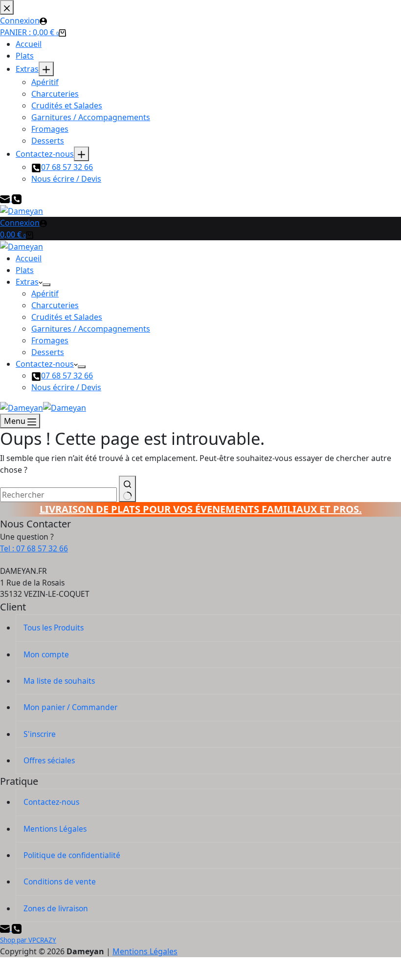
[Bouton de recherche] (127, 489)
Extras (27, 281)
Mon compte (46, 654)
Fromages (49, 340)
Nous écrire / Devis (66, 387)
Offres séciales (49, 760)
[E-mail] (6, 928)
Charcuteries (55, 305)
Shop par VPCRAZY (28, 940)
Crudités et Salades (66, 317)
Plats (25, 270)
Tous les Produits (53, 627)
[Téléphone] (17, 928)
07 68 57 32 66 (67, 375)
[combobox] (58, 494)
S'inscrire (39, 734)
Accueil (29, 258)
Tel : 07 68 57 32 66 (34, 548)
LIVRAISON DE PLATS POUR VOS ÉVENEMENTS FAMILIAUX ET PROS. (201, 509)
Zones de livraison (55, 908)
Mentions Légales (55, 828)
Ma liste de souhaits (59, 680)
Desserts (47, 352)
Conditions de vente (59, 881)
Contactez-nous (45, 363)
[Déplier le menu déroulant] (46, 284)
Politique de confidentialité (71, 855)
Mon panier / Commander (70, 707)
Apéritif (45, 293)
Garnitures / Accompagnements (90, 328)
